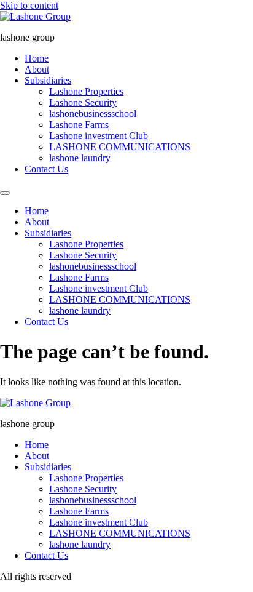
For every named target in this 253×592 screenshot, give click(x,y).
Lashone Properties (86, 91)
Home (37, 58)
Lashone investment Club (98, 135)
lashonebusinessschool (92, 113)
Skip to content (29, 5)
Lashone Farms (79, 124)
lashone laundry (80, 158)
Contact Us (46, 169)
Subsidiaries (48, 80)
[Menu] (5, 193)
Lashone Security (83, 102)
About (37, 69)
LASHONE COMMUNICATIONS (119, 147)
